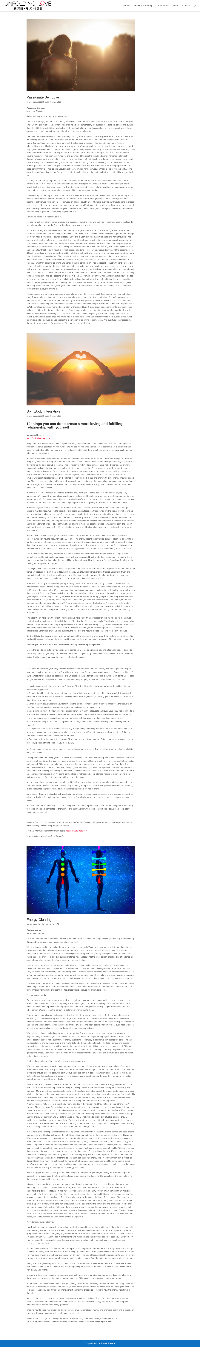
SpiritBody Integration (43, 411)
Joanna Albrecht (36, 102)
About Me (163, 6)
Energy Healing (143, 6)
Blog (184, 6)
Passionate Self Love (43, 97)
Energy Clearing (39, 920)
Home (126, 6)
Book (176, 6)
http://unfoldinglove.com (76, 831)
